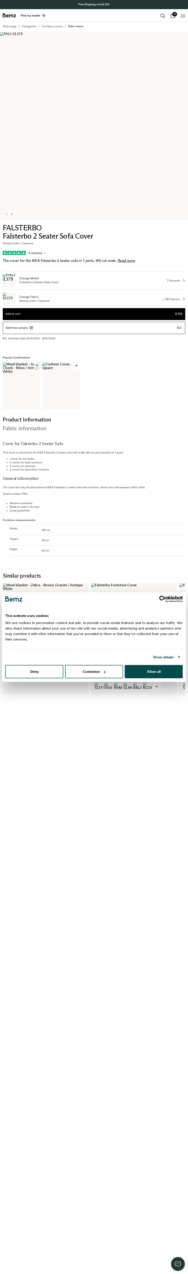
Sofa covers (75, 26)
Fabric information (24, 428)
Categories (29, 26)
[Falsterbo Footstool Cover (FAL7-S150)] (108, 686)
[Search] (162, 16)
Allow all (154, 672)
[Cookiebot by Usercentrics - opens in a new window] (163, 598)
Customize (91, 672)
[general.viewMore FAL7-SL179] (156, 686)
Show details (163, 657)
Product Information (27, 419)
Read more (126, 261)
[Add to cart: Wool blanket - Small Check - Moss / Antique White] (37, 365)
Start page (10, 26)
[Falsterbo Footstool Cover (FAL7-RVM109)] (118, 686)
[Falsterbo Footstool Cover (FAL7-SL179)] (99, 686)
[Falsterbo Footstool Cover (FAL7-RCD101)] (147, 686)
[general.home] (9, 15)
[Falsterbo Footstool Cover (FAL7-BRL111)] (137, 686)
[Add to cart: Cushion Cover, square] (76, 365)
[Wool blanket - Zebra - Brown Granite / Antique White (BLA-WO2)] (10, 686)
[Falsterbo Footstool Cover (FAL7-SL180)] (128, 686)
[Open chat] (178, 1264)
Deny (34, 672)
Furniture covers (52, 26)
